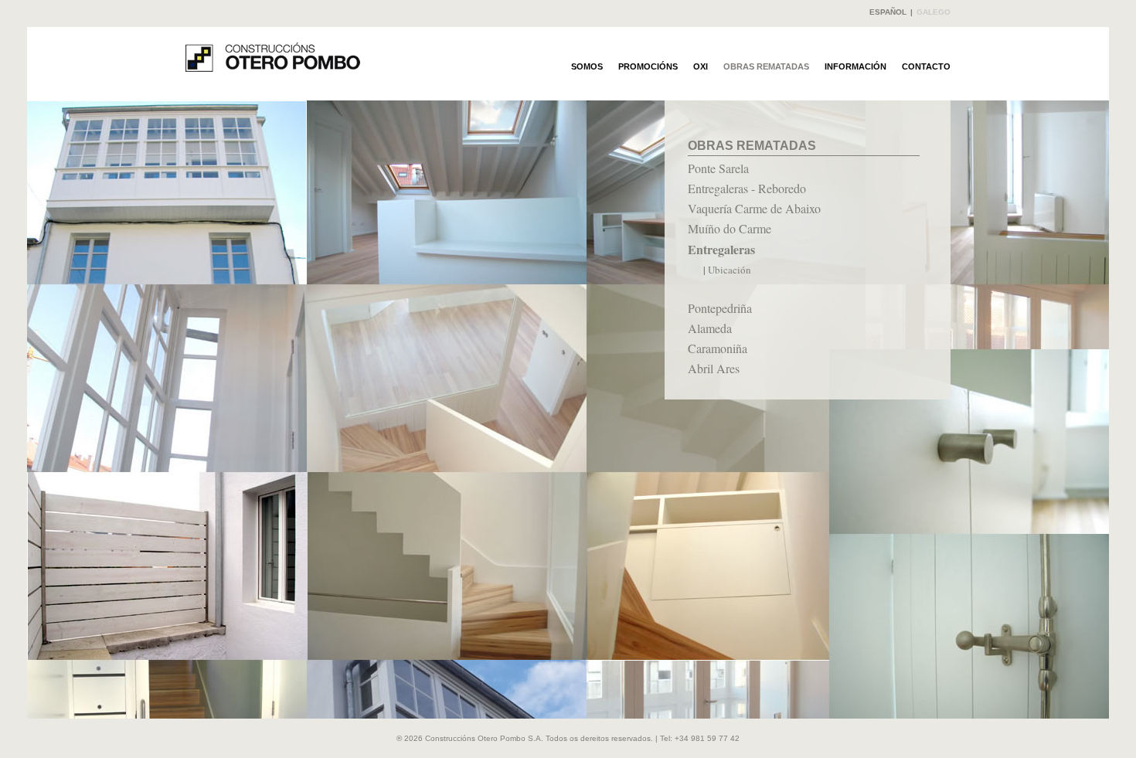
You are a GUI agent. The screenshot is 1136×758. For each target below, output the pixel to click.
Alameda (710, 328)
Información (855, 66)
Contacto (926, 66)
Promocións (648, 66)
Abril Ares (714, 368)
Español (887, 12)
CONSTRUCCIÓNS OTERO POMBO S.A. (272, 57)
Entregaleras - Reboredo (747, 188)
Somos (587, 66)
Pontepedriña (720, 308)
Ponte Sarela (718, 168)
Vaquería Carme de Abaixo (754, 208)
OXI (700, 66)
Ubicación (729, 270)
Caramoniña (717, 348)
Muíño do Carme (729, 228)
